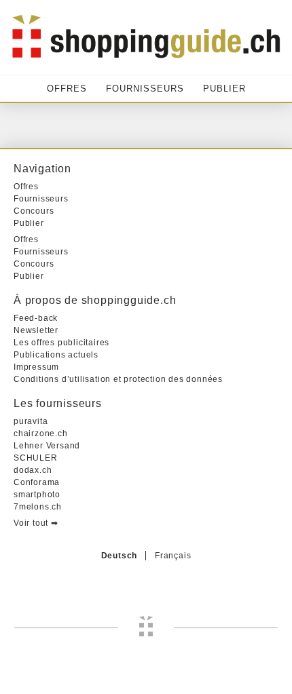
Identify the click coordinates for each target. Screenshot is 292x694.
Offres (67, 88)
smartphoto (37, 494)
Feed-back (36, 318)
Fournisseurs (145, 88)
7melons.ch (38, 507)
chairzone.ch (41, 433)
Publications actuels (56, 355)
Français (173, 555)
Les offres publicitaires (61, 342)
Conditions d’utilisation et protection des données (118, 379)
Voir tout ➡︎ (36, 523)
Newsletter (36, 330)
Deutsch (119, 555)
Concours (34, 211)
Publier (224, 88)
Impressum (36, 367)
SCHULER (36, 458)
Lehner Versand (47, 445)
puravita (31, 421)
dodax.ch (33, 470)
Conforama (37, 482)
